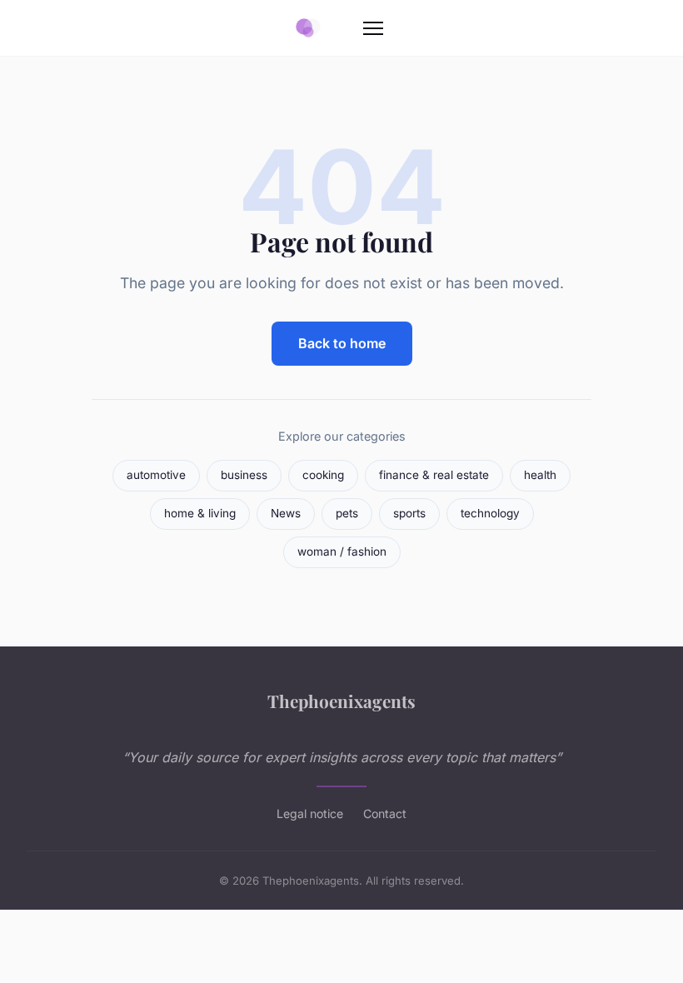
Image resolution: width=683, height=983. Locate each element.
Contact (384, 813)
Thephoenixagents (341, 700)
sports (409, 513)
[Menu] (373, 28)
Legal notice (310, 813)
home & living (200, 513)
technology (490, 513)
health (540, 475)
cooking (323, 475)
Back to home (342, 343)
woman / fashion (341, 551)
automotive (156, 475)
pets (347, 513)
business (244, 475)
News (286, 513)
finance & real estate (434, 475)
